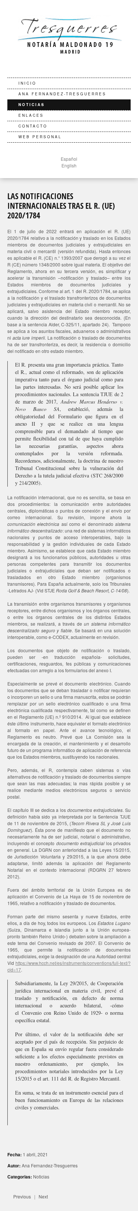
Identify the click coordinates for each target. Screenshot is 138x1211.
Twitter (62, 67)
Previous (22, 1196)
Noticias (31, 104)
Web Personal (40, 136)
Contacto (32, 126)
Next (43, 1196)
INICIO (27, 83)
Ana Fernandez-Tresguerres (62, 93)
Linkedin (73, 67)
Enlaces (31, 115)
